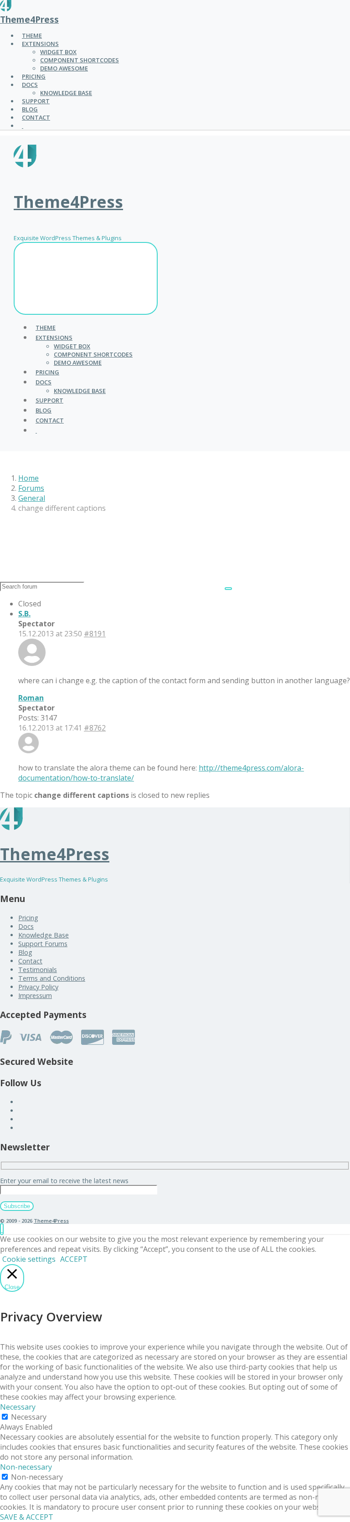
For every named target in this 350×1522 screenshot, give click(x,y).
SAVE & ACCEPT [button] (26, 1517)
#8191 (95, 634)
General (31, 498)
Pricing (28, 917)
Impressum (35, 995)
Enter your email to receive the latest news (64, 1180)
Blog (25, 952)
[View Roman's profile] (28, 751)
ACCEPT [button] (74, 1259)
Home (28, 478)
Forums (31, 488)
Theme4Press (29, 19)
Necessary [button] (18, 1407)
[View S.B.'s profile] (32, 663)
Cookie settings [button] (29, 1259)
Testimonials (37, 969)
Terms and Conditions (51, 978)
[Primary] (86, 278)
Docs (26, 926)
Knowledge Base (43, 935)
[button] (2, 1229)
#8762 (95, 728)
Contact (30, 961)
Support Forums (42, 943)
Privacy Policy (38, 987)
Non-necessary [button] (26, 1467)
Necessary (28, 1417)
